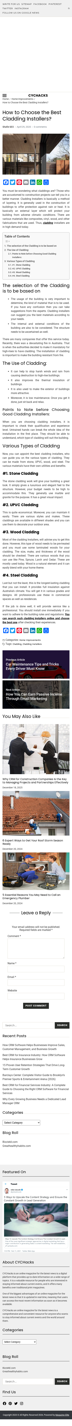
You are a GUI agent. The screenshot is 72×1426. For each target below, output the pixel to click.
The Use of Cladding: (18, 250)
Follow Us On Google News (21, 13)
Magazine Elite (62, 1415)
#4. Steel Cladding (20, 276)
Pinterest (55, 4)
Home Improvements (30, 640)
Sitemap (26, 4)
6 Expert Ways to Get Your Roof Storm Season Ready (33, 842)
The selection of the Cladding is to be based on (32, 245)
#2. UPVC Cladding (21, 268)
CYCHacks (38, 95)
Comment (14, 936)
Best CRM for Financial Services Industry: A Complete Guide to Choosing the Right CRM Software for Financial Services (36, 1089)
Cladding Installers (32, 644)
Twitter (8, 8)
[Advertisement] (36, 54)
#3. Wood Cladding (21, 272)
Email (12, 977)
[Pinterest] (10, 1403)
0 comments (40, 126)
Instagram (22, 8)
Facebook (40, 4)
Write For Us (11, 4)
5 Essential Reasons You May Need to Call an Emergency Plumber (31, 896)
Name (12, 963)
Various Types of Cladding (21, 261)
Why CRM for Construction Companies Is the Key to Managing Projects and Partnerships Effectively (35, 780)
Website (12, 990)
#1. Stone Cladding (21, 265)
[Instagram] (22, 1403)
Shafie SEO (8, 126)
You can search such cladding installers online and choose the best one (36, 618)
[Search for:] (27, 1026)
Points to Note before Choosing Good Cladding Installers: (34, 255)
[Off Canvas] (5, 95)
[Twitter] (16, 1403)
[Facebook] (5, 1403)
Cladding (17, 644)
